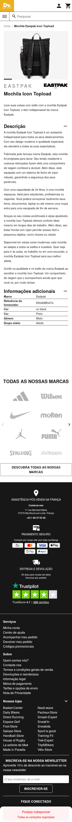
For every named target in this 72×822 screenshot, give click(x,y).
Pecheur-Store (47, 712)
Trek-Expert (45, 740)
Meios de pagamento (17, 683)
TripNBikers (46, 745)
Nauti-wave (45, 707)
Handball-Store (13, 735)
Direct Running (13, 717)
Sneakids (44, 726)
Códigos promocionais (18, 646)
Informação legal (14, 679)
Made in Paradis (14, 749)
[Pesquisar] (14, 16)
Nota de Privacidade (17, 693)
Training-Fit (45, 735)
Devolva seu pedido (36, 577)
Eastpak (18, 86)
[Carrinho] (68, 6)
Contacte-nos (36, 505)
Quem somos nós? (16, 660)
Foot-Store (10, 726)
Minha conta (11, 628)
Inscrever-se (36, 788)
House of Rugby (14, 740)
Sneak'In (44, 721)
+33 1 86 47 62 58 (36, 517)
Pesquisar (24, 16)
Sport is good (47, 731)
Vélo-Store (45, 749)
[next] (69, 424)
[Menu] (4, 16)
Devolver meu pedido (17, 641)
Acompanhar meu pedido (20, 637)
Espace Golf (11, 721)
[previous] (2, 424)
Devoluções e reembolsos (21, 674)
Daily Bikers (11, 712)
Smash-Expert (47, 717)
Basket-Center (13, 707)
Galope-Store (12, 731)
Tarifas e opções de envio (20, 688)
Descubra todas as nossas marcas (36, 469)
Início (7, 26)
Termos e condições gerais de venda (28, 669)
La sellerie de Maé (15, 745)
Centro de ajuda (14, 632)
